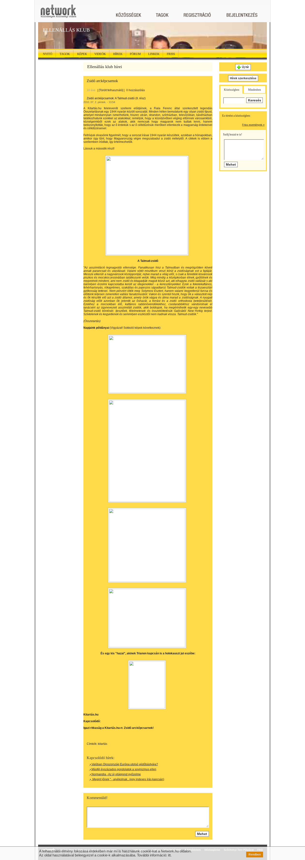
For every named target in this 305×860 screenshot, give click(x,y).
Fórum (135, 54)
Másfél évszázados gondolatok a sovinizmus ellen (123, 769)
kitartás (102, 744)
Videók (100, 54)
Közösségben (231, 89)
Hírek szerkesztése (243, 78)
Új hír (245, 67)
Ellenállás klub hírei (104, 66)
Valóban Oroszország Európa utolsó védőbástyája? (124, 764)
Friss (171, 54)
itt (169, 855)
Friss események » (253, 124)
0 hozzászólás (135, 90)
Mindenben (254, 89)
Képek (82, 54)
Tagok (65, 54)
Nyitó (47, 54)
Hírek (117, 54)
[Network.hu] (58, 13)
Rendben (255, 854)
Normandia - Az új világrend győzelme (116, 774)
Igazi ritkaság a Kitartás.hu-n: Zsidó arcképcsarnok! (118, 728)
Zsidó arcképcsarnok (102, 81)
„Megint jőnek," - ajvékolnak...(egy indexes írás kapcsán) (127, 779)
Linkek (153, 54)
